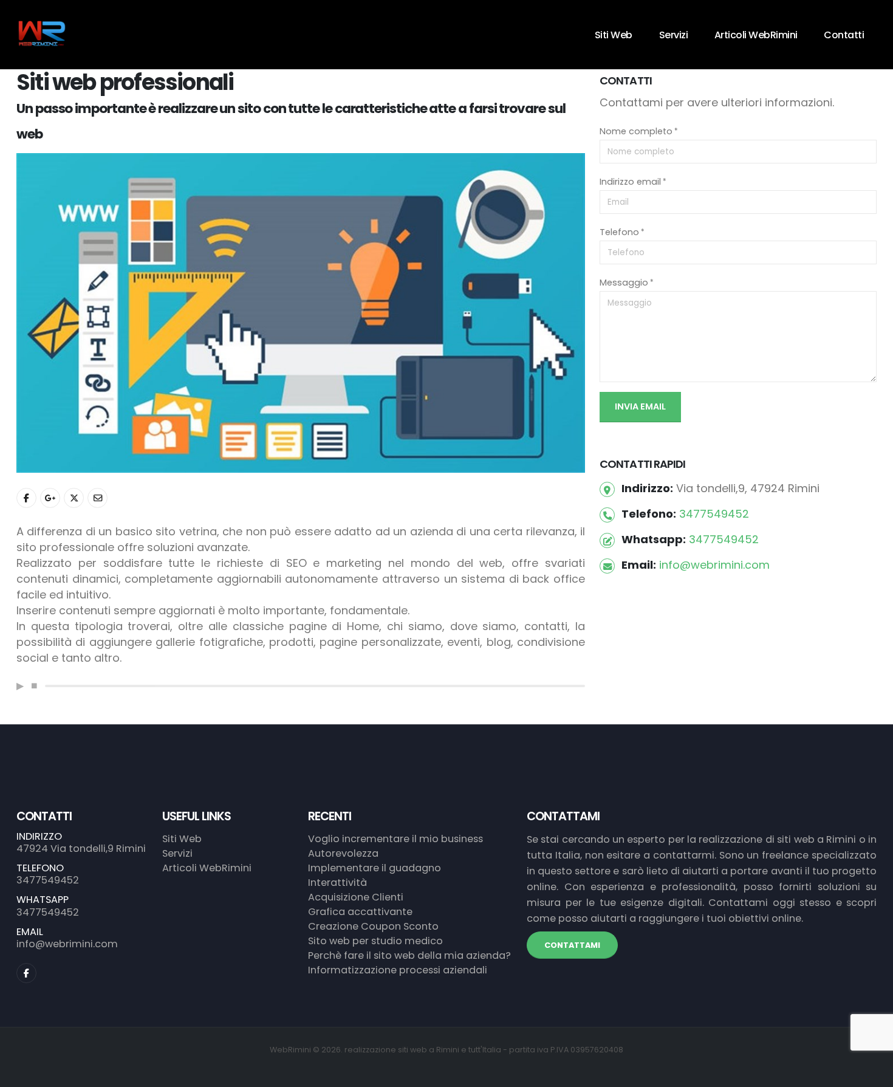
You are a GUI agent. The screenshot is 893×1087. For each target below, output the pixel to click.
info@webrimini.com (714, 564)
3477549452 (714, 513)
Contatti (844, 35)
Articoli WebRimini (756, 35)
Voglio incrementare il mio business (395, 839)
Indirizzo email (630, 182)
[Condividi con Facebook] (26, 498)
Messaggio (624, 282)
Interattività (337, 883)
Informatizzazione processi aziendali (397, 970)
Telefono (619, 232)
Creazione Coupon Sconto (373, 926)
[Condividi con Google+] (50, 498)
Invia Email (640, 406)
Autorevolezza (343, 853)
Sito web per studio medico (375, 941)
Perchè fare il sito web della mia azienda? (409, 955)
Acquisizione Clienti (355, 897)
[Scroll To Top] (872, 1073)
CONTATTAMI (572, 945)
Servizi (673, 35)
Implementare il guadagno (374, 868)
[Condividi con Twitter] (74, 498)
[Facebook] (26, 973)
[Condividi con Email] (97, 498)
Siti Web (613, 35)
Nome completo (636, 131)
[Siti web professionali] (300, 312)
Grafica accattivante (360, 912)
